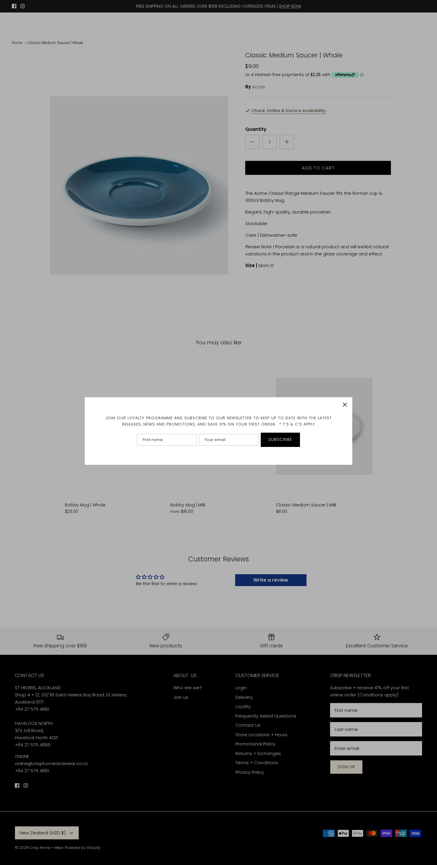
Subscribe (280, 439)
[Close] (344, 404)
